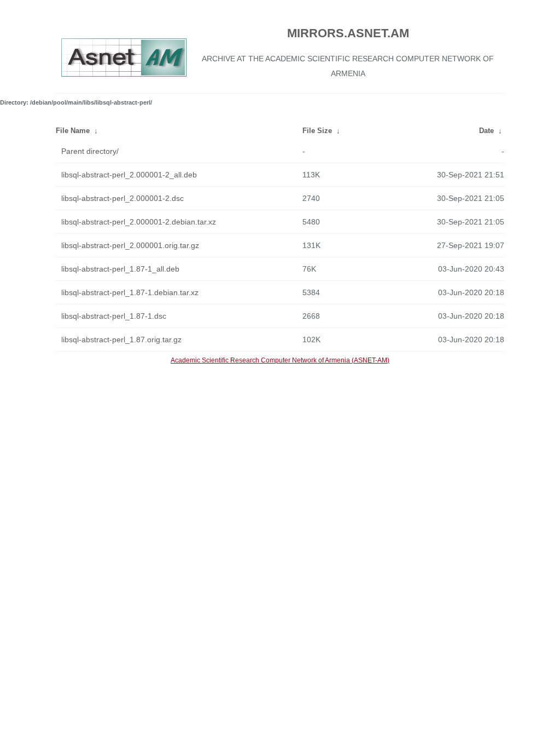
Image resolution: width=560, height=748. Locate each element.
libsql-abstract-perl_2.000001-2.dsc (122, 198)
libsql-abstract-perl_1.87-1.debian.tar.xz (130, 292)
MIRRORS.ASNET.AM (348, 33)
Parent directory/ (90, 151)
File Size (317, 130)
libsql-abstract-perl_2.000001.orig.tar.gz (130, 245)
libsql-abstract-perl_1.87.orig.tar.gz (121, 339)
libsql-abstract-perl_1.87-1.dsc (113, 316)
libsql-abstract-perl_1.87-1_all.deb (120, 268)
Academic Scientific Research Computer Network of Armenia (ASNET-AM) (280, 360)
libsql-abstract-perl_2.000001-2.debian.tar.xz (138, 221)
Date (486, 130)
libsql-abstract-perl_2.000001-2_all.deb (129, 174)
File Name (73, 130)
